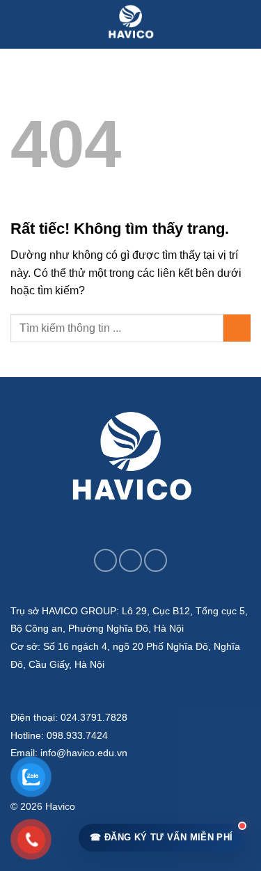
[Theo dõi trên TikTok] (130, 560)
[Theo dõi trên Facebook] (105, 560)
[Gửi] (237, 328)
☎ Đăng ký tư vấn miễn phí (161, 837)
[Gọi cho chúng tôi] (155, 560)
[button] (18, 24)
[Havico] (130, 24)
